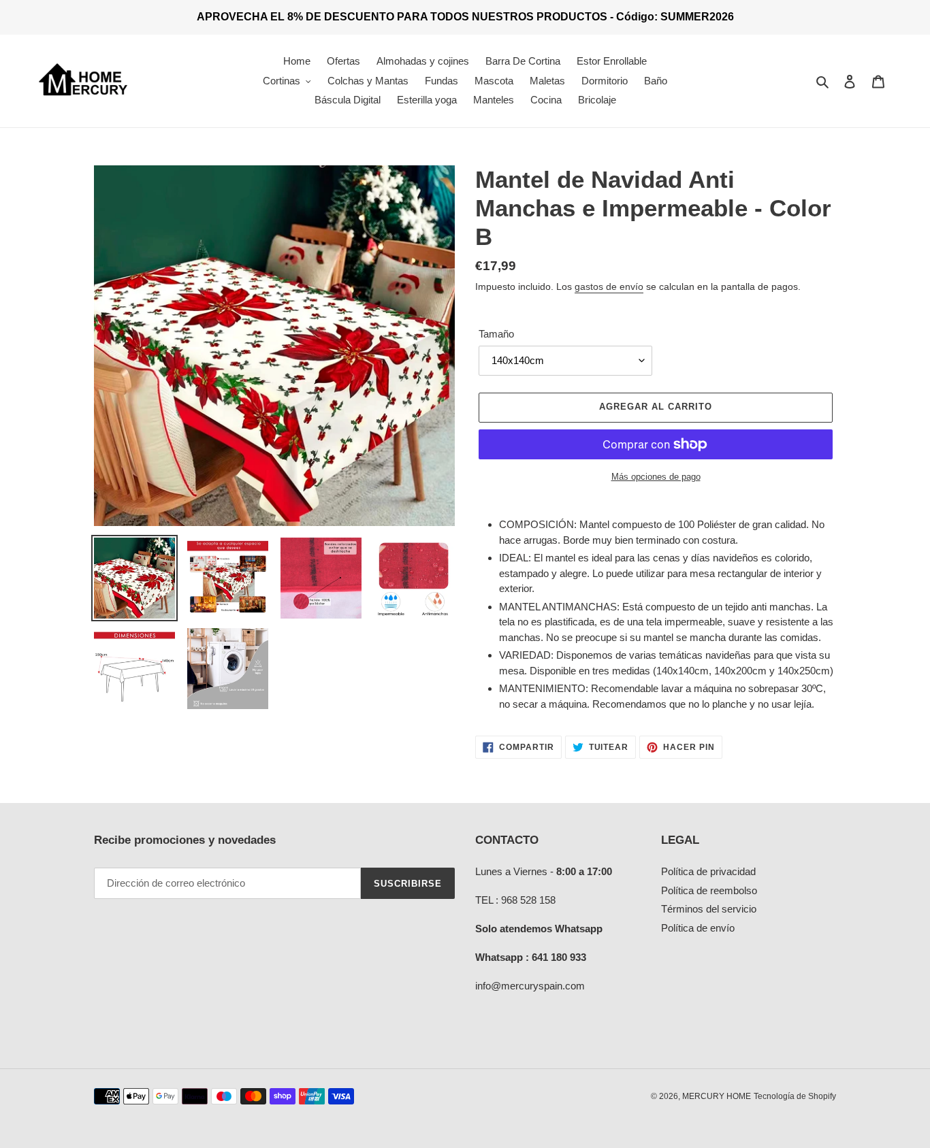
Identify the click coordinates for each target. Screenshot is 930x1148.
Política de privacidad (708, 871)
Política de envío (698, 928)
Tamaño (496, 334)
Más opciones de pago (656, 477)
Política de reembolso (709, 890)
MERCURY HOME (716, 1096)
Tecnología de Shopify (795, 1096)
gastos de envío (609, 286)
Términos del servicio (708, 909)
